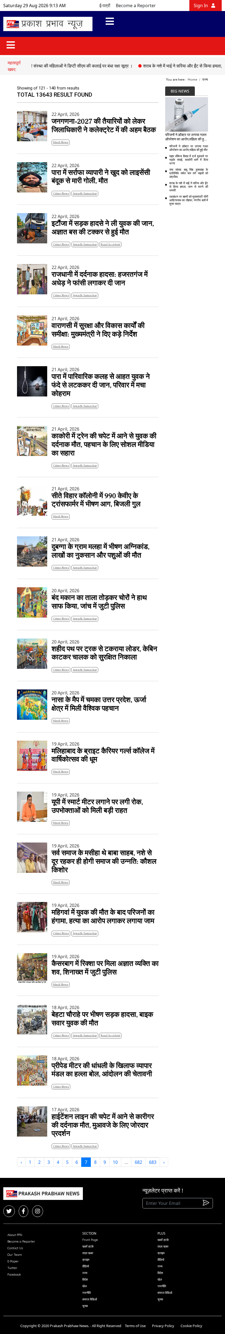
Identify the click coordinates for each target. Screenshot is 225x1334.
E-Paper (13, 1261)
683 (152, 1162)
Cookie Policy (191, 1325)
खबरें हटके (88, 1246)
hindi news (60, 142)
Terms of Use (135, 1325)
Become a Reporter (136, 5)
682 (138, 1162)
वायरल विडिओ (89, 1299)
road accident (110, 244)
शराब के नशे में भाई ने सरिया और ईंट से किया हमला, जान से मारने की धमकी (188, 186)
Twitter (12, 1268)
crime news (61, 193)
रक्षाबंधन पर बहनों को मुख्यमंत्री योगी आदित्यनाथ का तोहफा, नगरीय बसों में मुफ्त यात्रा (188, 200)
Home (192, 79)
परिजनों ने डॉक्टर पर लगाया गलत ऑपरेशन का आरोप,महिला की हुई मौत (188, 148)
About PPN (14, 1235)
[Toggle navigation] (109, 23)
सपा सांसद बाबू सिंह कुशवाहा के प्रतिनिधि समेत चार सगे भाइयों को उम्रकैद (188, 173)
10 (115, 1162)
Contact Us (15, 1248)
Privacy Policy (163, 1325)
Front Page (90, 1240)
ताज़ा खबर (87, 1253)
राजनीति (86, 1293)
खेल (84, 1286)
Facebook (14, 1274)
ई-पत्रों (104, 5)
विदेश (85, 1279)
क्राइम (85, 1260)
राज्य (84, 1273)
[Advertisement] (195, 241)
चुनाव (85, 1306)
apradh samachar (85, 193)
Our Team (14, 1255)
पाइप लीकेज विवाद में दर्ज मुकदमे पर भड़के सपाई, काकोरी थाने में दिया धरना (188, 159)
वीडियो (85, 1266)
